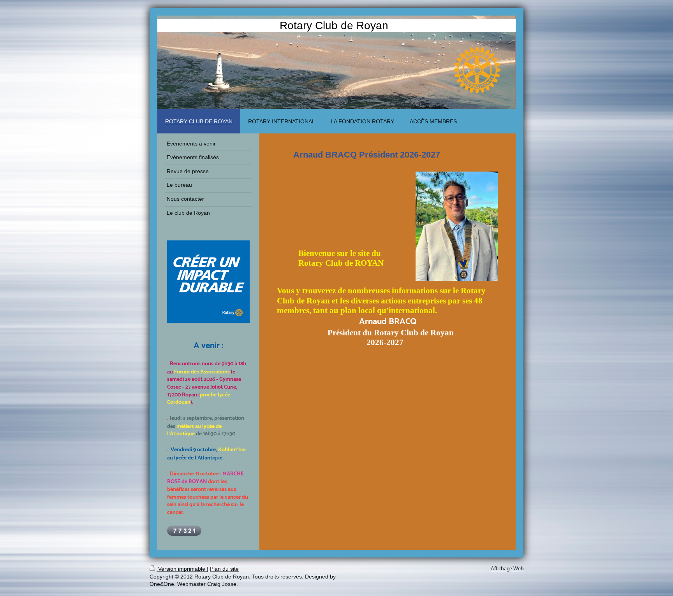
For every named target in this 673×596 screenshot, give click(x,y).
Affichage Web (507, 568)
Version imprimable (182, 569)
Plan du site (224, 569)
